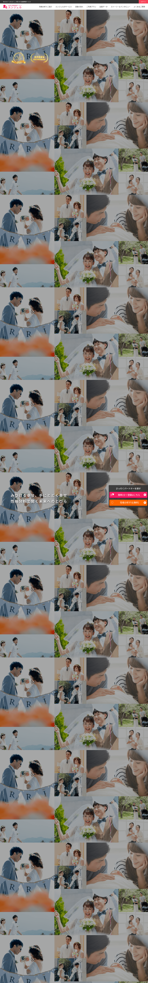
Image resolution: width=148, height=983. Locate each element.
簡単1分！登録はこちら (129, 494)
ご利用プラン (91, 6)
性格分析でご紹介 (45, 6)
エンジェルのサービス (64, 6)
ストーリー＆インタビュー (120, 6)
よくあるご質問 (139, 6)
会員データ (103, 6)
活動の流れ (79, 6)
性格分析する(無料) (129, 502)
